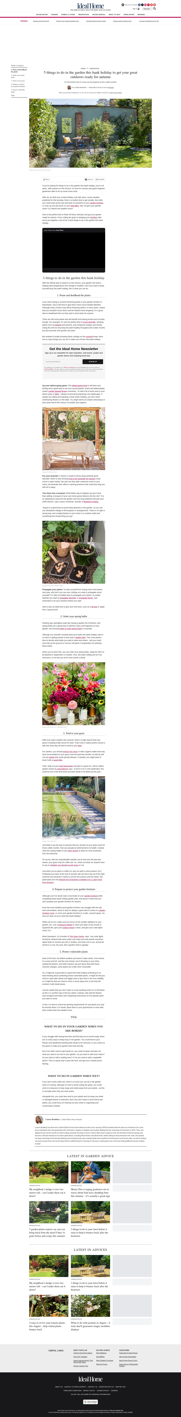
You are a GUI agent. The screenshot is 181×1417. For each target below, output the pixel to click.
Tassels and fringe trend (41, 21)
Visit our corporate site (116, 1410)
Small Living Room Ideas (83, 1353)
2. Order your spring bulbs (17, 76)
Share (47, 179)
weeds (51, 757)
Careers (114, 1390)
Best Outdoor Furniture (104, 1360)
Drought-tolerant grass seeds (96, 21)
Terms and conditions (72, 1390)
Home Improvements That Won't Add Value (83, 1361)
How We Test (120, 1387)
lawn (80, 746)
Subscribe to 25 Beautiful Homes (128, 1365)
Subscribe (147, 9)
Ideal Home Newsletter (127, 1357)
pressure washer (65, 925)
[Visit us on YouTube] (154, 5)
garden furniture (91, 896)
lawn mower (73, 851)
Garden (54, 14)
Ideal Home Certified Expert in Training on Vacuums (79, 1141)
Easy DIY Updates (80, 1357)
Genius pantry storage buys (122, 21)
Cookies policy (103, 1390)
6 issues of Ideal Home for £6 (149, 21)
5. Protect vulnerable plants (18, 91)
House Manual (98, 14)
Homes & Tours (68, 14)
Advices (111, 87)
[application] (73, 250)
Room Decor (42, 14)
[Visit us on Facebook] (139, 5)
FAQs (13, 95)
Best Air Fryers (101, 1364)
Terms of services (69, 367)
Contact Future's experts (75, 1387)
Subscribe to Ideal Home (128, 1353)
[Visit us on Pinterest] (148, 5)
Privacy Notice (48, 369)
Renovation (83, 14)
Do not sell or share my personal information (90, 1394)
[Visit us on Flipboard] (151, 5)
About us (59, 1387)
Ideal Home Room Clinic (128, 1360)
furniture (93, 217)
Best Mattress (101, 1353)
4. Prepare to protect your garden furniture (18, 85)
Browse (141, 14)
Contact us (92, 1387)
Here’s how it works (116, 92)
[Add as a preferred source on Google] (90, 1402)
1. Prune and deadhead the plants (19, 71)
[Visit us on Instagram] (145, 5)
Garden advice (94, 68)
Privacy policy (89, 1390)
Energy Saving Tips (81, 1366)
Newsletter (101, 179)
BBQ (57, 394)
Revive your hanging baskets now (67, 21)
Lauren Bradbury (80, 87)
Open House (129, 14)
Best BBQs (100, 1357)
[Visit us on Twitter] (142, 5)
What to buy (114, 14)
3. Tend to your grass (18, 81)
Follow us (90, 179)
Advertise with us (106, 1387)
